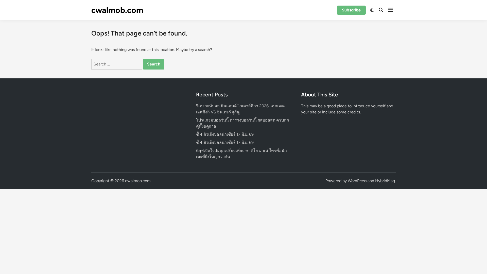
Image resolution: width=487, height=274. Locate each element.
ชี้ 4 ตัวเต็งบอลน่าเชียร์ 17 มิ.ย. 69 (225, 134)
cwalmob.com (117, 10)
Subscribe (351, 10)
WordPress (357, 180)
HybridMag (385, 180)
